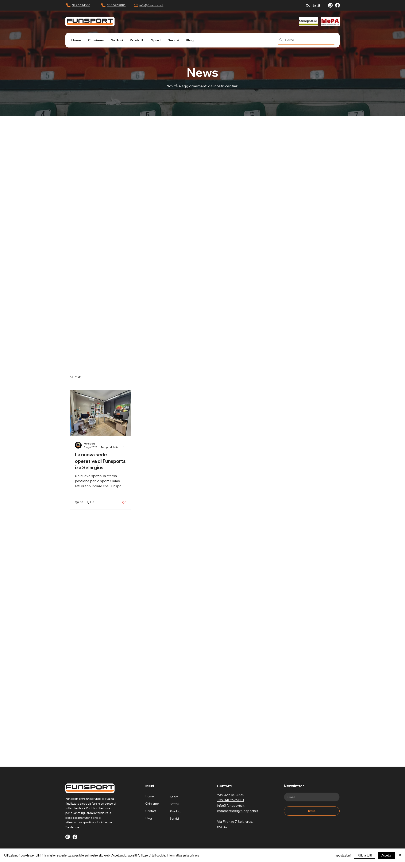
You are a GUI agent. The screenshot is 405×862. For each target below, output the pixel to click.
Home (149, 796)
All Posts (75, 377)
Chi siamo (152, 803)
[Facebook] (337, 5)
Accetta (386, 855)
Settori (174, 804)
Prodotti (175, 811)
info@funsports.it (151, 5)
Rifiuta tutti (365, 855)
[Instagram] (330, 5)
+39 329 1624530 (230, 795)
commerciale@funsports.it (237, 811)
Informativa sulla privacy (183, 855)
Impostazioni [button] (342, 855)
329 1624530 (81, 5)
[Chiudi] (399, 855)
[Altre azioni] (125, 445)
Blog (148, 818)
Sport (174, 797)
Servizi (174, 818)
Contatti (151, 811)
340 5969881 (116, 5)
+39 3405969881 (230, 800)
